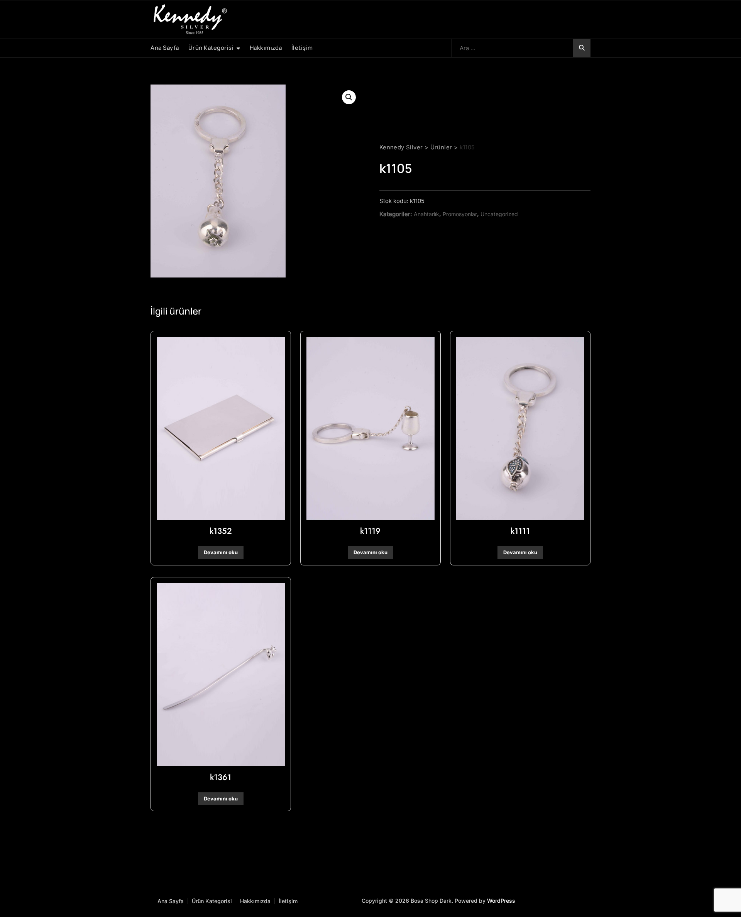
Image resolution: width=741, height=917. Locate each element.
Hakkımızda (266, 48)
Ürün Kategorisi (211, 48)
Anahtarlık (426, 214)
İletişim (302, 48)
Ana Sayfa (165, 48)
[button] (349, 97)
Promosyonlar (460, 214)
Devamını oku (221, 552)
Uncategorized (499, 214)
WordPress (501, 900)
